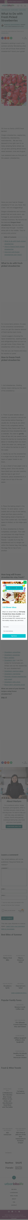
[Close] (25, 582)
